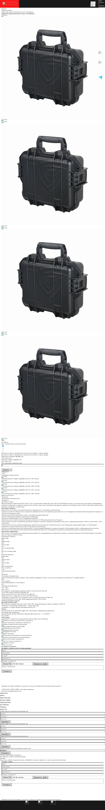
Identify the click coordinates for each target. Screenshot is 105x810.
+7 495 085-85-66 (101, 68)
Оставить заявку (73, 805)
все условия (5, 615)
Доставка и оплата (101, 14)
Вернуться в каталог (8, 495)
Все (99, 24)
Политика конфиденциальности (11, 691)
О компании (101, 4)
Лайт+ (100, 38)
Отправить (7, 671)
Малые (100, 25)
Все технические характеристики (12, 463)
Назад (100, 50)
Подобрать (5, 722)
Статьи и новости (101, 11)
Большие (101, 28)
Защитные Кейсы (101, 21)
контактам (62, 760)
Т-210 (3, 473)
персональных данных (54, 686)
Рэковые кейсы (101, 34)
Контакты (101, 17)
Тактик (100, 40)
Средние (101, 27)
